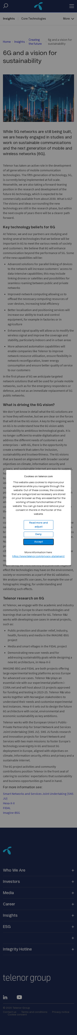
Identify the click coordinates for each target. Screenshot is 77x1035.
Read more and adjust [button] (38, 525)
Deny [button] (38, 534)
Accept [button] (38, 542)
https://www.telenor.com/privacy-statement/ (38, 556)
